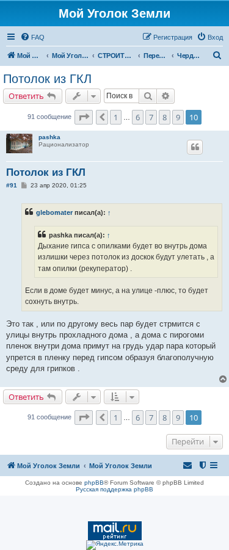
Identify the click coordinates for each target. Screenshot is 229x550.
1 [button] (116, 117)
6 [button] (138, 117)
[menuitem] (32, 37)
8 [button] (164, 117)
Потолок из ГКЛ (47, 78)
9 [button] (178, 117)
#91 (11, 185)
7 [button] (151, 117)
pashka (49, 137)
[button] (84, 117)
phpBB (94, 482)
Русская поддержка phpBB (114, 489)
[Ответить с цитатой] (195, 147)
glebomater (54, 212)
